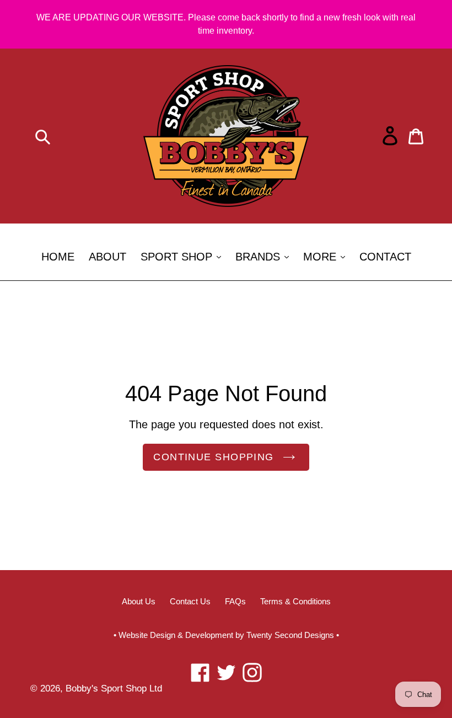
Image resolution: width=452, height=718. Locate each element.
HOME (57, 257)
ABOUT (107, 257)
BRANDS (264, 256)
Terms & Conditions (295, 601)
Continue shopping (213, 456)
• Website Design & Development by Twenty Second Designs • (226, 635)
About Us (138, 601)
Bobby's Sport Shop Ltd (114, 688)
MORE (327, 256)
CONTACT (385, 257)
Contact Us (190, 601)
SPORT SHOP (184, 256)
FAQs (235, 601)
